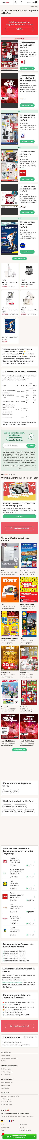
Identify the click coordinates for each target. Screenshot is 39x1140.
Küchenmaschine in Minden (14, 956)
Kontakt (22, 1127)
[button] (19, 54)
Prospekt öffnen (27, 68)
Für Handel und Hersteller (9, 1058)
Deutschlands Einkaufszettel (10, 1096)
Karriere (3, 1061)
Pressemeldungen (6, 1104)
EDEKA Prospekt (6, 1069)
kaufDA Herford (7, 1042)
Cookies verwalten (25, 1130)
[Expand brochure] (9, 55)
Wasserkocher (8, 811)
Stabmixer (7, 791)
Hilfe (2, 1124)
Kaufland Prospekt (6, 1072)
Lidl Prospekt (5, 1088)
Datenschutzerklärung (28, 462)
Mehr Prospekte (19, 258)
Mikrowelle (7, 806)
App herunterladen (6, 1102)
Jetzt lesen (19, 516)
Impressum (23, 1124)
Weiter (31, 446)
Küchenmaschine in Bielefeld (14, 951)
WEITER (19, 29)
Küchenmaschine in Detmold (14, 958)
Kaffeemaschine (20, 806)
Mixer (16, 791)
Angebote (18, 1042)
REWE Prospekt (5, 1074)
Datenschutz (5, 1127)
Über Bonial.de (5, 1055)
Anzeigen (33, 6)
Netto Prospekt (5, 1085)
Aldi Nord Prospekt (6, 1082)
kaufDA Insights (6, 1099)
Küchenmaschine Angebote (12, 982)
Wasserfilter (29, 811)
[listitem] (10, 276)
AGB (2, 1130)
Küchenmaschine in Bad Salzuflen (16, 961)
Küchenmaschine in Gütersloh (15, 953)
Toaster (19, 811)
